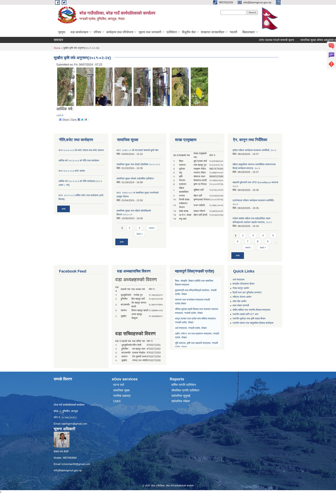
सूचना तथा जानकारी (150, 32)
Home (57, 47)
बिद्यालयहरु (248, 32)
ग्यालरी (233, 32)
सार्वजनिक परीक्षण (180, 401)
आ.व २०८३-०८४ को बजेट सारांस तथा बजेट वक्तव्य (81, 150)
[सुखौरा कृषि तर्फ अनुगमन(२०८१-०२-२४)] (66, 86)
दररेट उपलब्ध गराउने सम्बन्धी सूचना (263, 39)
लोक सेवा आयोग (239, 301)
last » (140, 233)
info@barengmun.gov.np (68, 470)
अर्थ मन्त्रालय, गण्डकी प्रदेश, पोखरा (191, 328)
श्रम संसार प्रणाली (241, 305)
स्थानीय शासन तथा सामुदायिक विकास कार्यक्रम (253, 322)
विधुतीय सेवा (189, 32)
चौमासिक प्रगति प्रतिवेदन (185, 390)
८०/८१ (59, 115)
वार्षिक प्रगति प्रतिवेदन (183, 384)
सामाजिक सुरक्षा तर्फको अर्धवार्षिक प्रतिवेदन (135, 178)
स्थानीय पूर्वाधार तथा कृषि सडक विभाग (249, 318)
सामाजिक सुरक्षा (121, 390)
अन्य (63, 208)
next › (152, 227)
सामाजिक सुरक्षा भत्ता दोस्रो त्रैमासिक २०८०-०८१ (138, 164)
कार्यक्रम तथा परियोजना (119, 32)
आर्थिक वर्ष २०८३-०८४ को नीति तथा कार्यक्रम (78, 160)
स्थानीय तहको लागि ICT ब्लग (245, 314)
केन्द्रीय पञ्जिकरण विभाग (243, 283)
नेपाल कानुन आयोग (241, 288)
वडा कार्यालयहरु (79, 32)
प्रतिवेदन (171, 32)
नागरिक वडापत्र (122, 396)
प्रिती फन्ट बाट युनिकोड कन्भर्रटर (247, 292)
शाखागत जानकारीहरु (212, 32)
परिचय (97, 32)
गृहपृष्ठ (61, 32)
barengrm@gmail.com (74, 423)
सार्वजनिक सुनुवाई (180, 396)
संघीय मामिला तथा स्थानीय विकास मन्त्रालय (251, 309)
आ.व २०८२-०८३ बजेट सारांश (71, 170)
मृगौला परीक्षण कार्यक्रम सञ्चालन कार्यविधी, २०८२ (254, 150)
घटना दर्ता (118, 384)
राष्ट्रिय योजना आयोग (242, 296)
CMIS (117, 401)
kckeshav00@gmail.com (76, 464)
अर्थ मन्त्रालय (238, 279)
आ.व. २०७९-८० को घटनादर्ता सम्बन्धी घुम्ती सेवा (137, 150)
